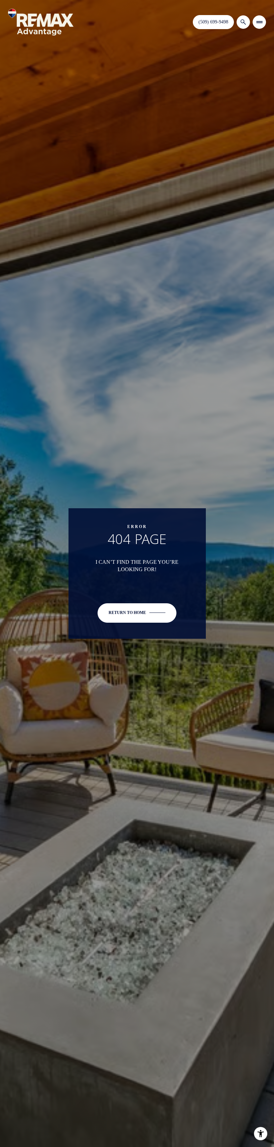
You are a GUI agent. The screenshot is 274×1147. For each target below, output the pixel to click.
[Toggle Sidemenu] (259, 22)
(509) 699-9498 (213, 21)
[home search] (243, 22)
